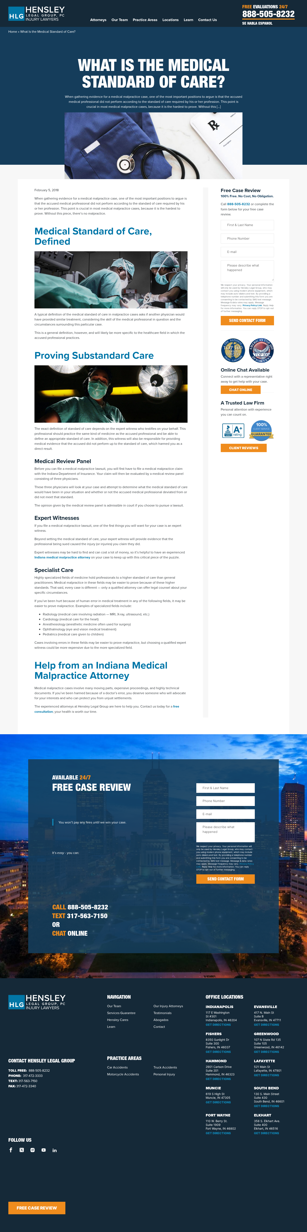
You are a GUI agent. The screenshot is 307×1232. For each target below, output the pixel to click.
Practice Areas (145, 20)
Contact (159, 1026)
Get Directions (218, 1024)
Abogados (161, 1019)
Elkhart (262, 1115)
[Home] (36, 13)
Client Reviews (243, 448)
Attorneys (98, 20)
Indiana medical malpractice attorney (62, 557)
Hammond (216, 1061)
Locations (170, 20)
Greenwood (266, 1034)
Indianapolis (219, 1006)
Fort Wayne (218, 1115)
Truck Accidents (165, 1067)
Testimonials (162, 1013)
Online (70, 934)
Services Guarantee (121, 1013)
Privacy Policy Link (252, 305)
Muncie (213, 1088)
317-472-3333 (32, 1075)
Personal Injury (164, 1074)
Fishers (214, 1034)
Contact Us (207, 20)
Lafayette (264, 1061)
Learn (188, 20)
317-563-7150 (80, 916)
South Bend (266, 1088)
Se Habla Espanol (257, 24)
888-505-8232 (268, 15)
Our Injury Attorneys (168, 1006)
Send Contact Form (247, 321)
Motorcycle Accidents (123, 1074)
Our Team (120, 20)
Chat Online (240, 390)
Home (12, 31)
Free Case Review (37, 1208)
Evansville (265, 1006)
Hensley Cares (117, 1019)
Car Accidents (117, 1067)
